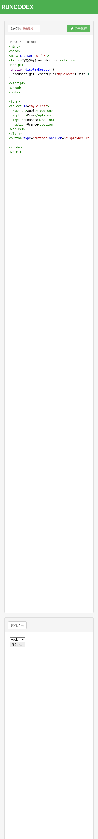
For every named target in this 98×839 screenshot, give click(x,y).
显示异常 (27, 28)
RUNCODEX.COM (19, 6)
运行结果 (17, 625)
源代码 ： (24, 28)
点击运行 (80, 28)
